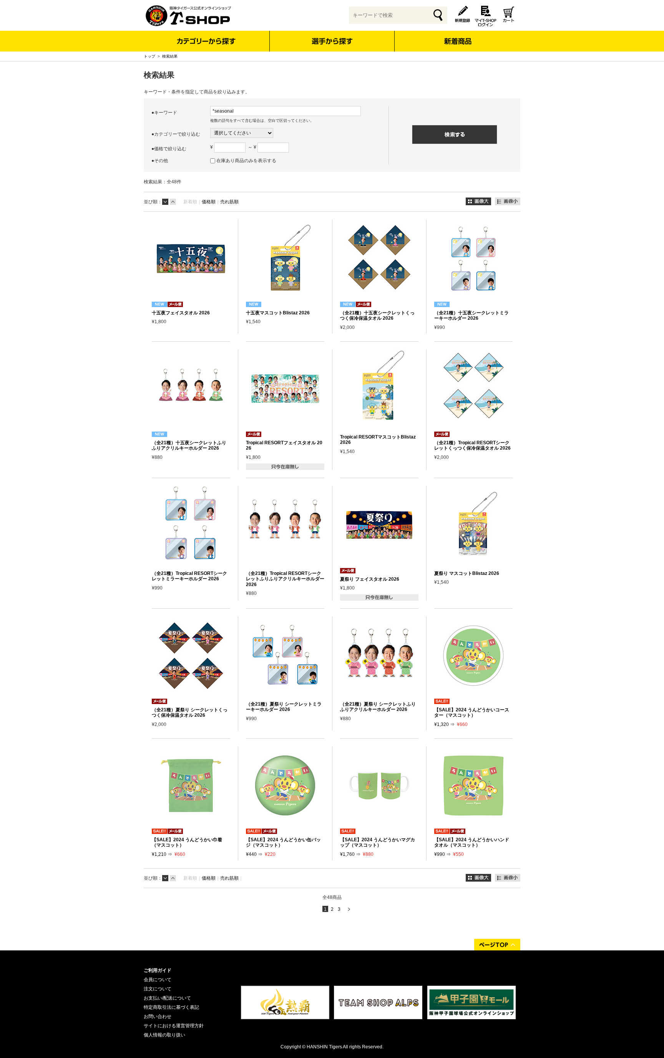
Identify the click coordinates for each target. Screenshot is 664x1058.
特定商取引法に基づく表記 (171, 1007)
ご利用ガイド (157, 970)
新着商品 (457, 36)
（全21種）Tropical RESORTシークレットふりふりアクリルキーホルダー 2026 (285, 579)
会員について (157, 979)
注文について (157, 989)
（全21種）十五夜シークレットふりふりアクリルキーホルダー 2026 (189, 445)
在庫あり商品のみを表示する (246, 160)
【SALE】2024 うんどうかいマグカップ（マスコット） (377, 842)
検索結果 (170, 56)
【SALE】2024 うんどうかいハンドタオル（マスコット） (471, 842)
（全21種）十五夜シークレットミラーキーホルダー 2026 (471, 315)
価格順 (209, 201)
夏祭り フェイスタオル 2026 (369, 579)
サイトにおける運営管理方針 (174, 1025)
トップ (149, 56)
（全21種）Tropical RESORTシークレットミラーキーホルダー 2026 (189, 576)
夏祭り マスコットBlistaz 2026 (466, 573)
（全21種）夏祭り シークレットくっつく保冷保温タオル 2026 (189, 712)
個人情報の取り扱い (164, 1035)
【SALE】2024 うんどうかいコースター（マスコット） (471, 712)
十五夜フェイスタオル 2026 (181, 313)
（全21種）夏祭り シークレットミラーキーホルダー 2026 (284, 706)
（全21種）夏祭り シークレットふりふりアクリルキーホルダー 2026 (378, 706)
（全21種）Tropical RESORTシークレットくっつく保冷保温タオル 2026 (472, 445)
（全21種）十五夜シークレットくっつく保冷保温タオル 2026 (377, 315)
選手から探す (332, 41)
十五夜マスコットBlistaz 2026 (278, 313)
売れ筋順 (229, 201)
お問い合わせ (157, 1016)
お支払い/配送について (167, 998)
